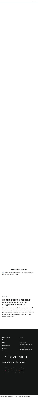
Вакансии (5, 348)
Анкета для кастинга (26, 347)
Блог (3, 342)
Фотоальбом (6, 345)
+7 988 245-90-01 (14, 357)
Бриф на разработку (26, 349)
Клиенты (5, 340)
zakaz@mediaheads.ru (13, 362)
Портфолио (6, 337)
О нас (21, 337)
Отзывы (4, 351)
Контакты (22, 340)
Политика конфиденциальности (26, 343)
